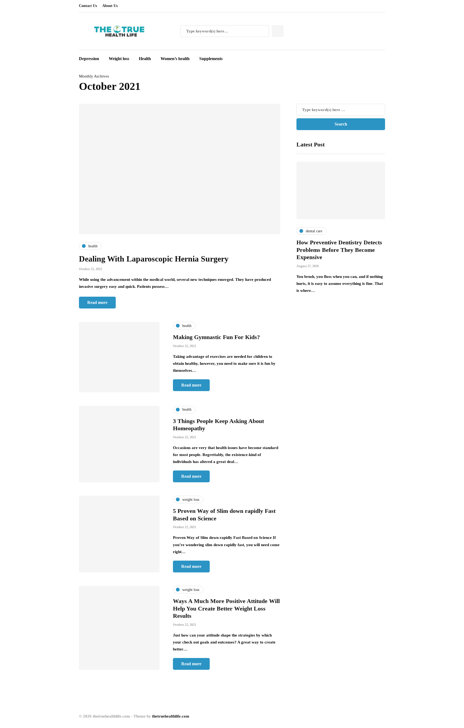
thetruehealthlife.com (170, 716)
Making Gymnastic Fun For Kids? (216, 337)
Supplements (211, 58)
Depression (89, 58)
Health (145, 58)
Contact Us (88, 6)
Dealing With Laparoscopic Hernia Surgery (154, 258)
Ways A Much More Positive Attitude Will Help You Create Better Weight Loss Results (226, 608)
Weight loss (119, 58)
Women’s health (175, 58)
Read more (97, 302)
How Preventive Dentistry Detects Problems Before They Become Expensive (339, 249)
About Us (110, 6)
